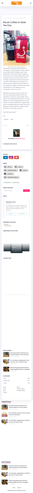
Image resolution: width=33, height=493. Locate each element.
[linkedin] (5, 157)
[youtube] (16, 157)
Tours (20, 166)
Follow (11, 213)
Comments (8, 225)
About (9, 166)
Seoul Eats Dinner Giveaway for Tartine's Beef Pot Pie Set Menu (19, 354)
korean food (17, 380)
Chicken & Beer (12, 170)
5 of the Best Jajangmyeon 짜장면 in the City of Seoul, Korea (19, 361)
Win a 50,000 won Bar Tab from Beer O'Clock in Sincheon (19, 414)
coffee (11, 119)
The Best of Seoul (13, 177)
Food (17, 378)
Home (5, 18)
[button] (13, 251)
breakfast (10, 18)
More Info (22, 213)
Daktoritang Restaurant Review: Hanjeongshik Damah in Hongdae (20, 368)
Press (25, 170)
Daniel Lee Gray (20, 138)
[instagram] (11, 157)
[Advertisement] (8, 322)
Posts (6, 224)
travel (17, 383)
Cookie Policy (16, 182)
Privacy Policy (8, 182)
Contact (10, 173)
